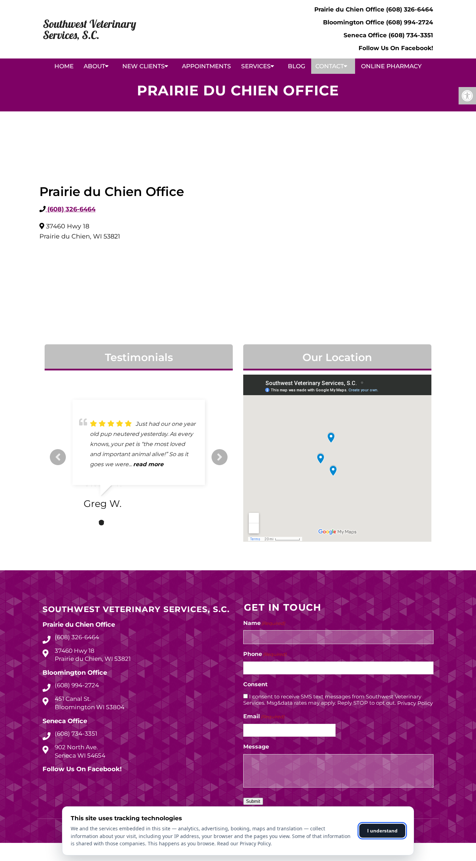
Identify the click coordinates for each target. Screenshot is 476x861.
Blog (296, 66)
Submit (253, 801)
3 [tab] (101, 522)
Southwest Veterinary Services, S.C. (89, 29)
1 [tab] (80, 522)
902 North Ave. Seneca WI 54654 (80, 751)
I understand (382, 830)
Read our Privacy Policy (243, 843)
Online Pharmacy (391, 66)
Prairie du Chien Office (350, 9)
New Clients (143, 66)
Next (220, 457)
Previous (58, 457)
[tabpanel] (138, 457)
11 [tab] (185, 522)
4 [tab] (112, 522)
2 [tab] (91, 522)
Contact (329, 66)
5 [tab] (122, 522)
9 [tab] (164, 522)
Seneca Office (366, 35)
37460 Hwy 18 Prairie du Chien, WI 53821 (93, 655)
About (94, 66)
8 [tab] (153, 522)
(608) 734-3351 (411, 35)
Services (256, 66)
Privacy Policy (415, 703)
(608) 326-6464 (409, 9)
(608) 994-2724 (409, 22)
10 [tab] (174, 522)
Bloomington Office (354, 22)
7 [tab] (143, 522)
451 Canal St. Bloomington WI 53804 (89, 703)
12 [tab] (195, 522)
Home (64, 66)
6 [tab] (133, 522)
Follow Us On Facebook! (396, 48)
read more (148, 464)
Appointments (206, 66)
